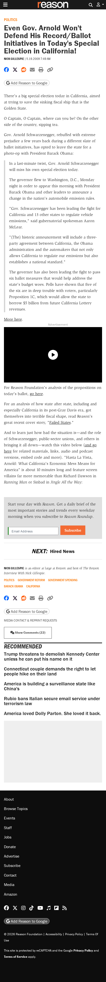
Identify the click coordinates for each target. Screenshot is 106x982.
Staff (8, 827)
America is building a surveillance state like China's (49, 686)
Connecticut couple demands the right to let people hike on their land (50, 671)
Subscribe (73, 530)
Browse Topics (16, 808)
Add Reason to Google (28, 82)
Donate (10, 846)
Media (9, 884)
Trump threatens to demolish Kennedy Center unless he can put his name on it (52, 656)
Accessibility (54, 934)
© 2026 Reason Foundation (23, 934)
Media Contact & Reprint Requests (30, 620)
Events (9, 817)
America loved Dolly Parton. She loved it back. (52, 713)
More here (13, 319)
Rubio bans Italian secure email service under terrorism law (52, 700)
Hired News (53, 551)
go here (36, 393)
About (9, 799)
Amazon (10, 894)
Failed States (60, 422)
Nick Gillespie (14, 59)
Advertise (11, 856)
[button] (100, 4)
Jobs (7, 837)
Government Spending (62, 580)
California (33, 586)
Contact (10, 875)
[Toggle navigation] (5, 4)
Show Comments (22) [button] (29, 632)
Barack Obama (13, 586)
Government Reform (31, 580)
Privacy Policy (74, 934)
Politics (10, 19)
